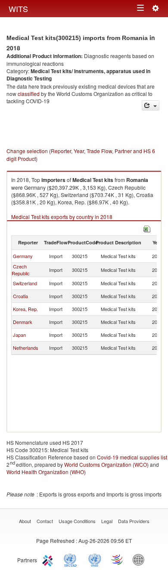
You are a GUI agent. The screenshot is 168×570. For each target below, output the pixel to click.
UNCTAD (72, 559)
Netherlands (25, 347)
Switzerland (25, 283)
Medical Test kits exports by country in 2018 (61, 216)
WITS (18, 8)
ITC (49, 559)
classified (29, 93)
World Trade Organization (117, 559)
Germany (23, 256)
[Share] (150, 105)
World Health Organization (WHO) (46, 471)
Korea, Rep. (25, 308)
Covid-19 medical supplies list (132, 457)
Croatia (20, 296)
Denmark (22, 321)
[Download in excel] (146, 227)
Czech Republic (21, 270)
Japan (19, 334)
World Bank (140, 559)
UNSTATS (94, 559)
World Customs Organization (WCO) (106, 464)
